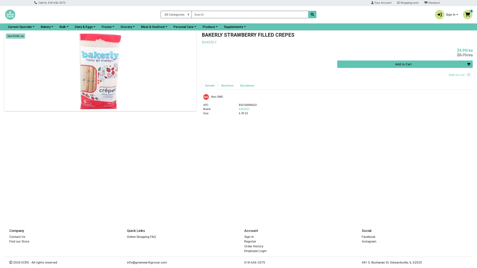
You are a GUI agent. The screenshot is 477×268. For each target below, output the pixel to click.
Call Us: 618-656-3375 (51, 2)
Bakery (46, 27)
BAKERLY (244, 109)
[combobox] (250, 14)
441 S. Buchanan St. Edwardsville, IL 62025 (392, 262)
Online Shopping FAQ (141, 237)
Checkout (433, 2)
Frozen (107, 27)
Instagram (369, 241)
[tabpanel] (337, 106)
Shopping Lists (409, 2)
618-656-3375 (254, 262)
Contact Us (17, 237)
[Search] (312, 14)
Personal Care (183, 27)
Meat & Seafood (153, 27)
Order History (253, 246)
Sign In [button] (450, 14)
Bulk (63, 27)
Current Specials (20, 27)
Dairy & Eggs (84, 27)
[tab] (210, 85)
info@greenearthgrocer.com (147, 262)
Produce (209, 27)
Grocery (126, 27)
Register (250, 241)
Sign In (249, 237)
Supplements (233, 27)
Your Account (382, 2)
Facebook (368, 237)
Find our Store (19, 241)
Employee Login (255, 251)
